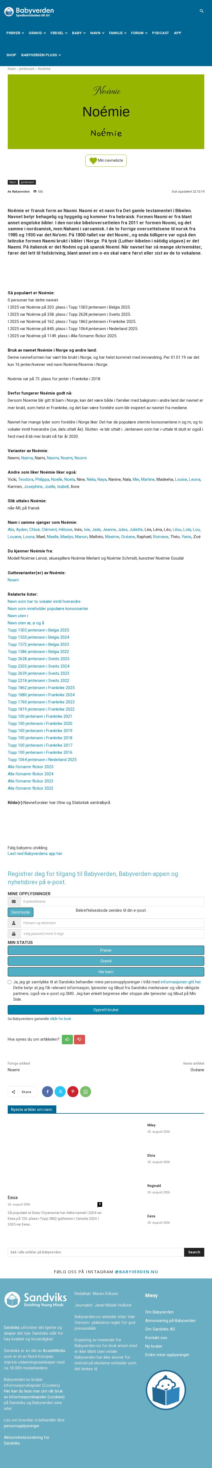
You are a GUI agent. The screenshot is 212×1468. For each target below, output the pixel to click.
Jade (96, 529)
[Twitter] (60, 1091)
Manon (81, 536)
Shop (11, 55)
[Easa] (126, 1223)
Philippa (42, 479)
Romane (160, 536)
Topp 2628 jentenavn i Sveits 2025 (38, 658)
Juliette (136, 529)
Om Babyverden (159, 1312)
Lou (196, 529)
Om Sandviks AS (160, 1329)
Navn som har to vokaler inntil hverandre (44, 601)
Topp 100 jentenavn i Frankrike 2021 (40, 716)
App (177, 33)
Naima (27, 457)
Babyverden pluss (39, 55)
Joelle (49, 486)
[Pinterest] (72, 1091)
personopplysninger (21, 1425)
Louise (181, 479)
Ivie (87, 529)
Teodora (25, 479)
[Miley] (126, 1132)
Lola (187, 529)
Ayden (21, 529)
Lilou (177, 529)
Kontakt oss (156, 1337)
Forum (137, 33)
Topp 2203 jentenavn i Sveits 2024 (38, 666)
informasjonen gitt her (181, 981)
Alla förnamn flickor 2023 (30, 781)
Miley (151, 1125)
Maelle (53, 536)
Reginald (154, 1186)
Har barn (106, 972)
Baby (77, 33)
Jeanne (109, 529)
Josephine (33, 486)
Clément (49, 529)
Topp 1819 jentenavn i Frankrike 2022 (41, 709)
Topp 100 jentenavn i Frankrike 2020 (40, 723)
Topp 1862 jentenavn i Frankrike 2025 (41, 687)
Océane (128, 536)
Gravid (35, 33)
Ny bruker (153, 1346)
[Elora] (126, 1162)
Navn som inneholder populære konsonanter (48, 608)
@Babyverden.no (136, 1271)
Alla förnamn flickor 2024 (30, 773)
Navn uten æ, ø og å (26, 622)
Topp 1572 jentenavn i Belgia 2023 (38, 644)
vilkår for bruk (60, 1019)
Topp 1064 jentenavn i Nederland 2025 (42, 759)
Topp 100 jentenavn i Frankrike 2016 (40, 752)
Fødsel (57, 33)
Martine (148, 479)
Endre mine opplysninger (167, 1354)
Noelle (56, 479)
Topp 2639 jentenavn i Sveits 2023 (38, 673)
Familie (116, 33)
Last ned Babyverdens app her (35, 853)
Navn (95, 33)
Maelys (66, 536)
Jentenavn (27, 68)
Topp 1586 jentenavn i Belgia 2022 (38, 651)
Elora (151, 1155)
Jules (123, 529)
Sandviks (12, 1327)
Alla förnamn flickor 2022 (30, 788)
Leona (194, 479)
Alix (11, 529)
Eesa (13, 1197)
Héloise (65, 529)
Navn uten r (18, 615)
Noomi (81, 457)
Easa (151, 1216)
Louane (14, 536)
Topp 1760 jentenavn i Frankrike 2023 (41, 702)
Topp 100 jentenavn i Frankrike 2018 (40, 737)
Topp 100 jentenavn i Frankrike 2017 (40, 745)
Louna (29, 536)
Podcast (160, 33)
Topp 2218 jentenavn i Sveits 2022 (38, 680)
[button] (201, 11)
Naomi (53, 457)
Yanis (186, 536)
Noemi (67, 457)
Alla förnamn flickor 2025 (30, 766)
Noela (69, 479)
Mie (136, 479)
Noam (13, 580)
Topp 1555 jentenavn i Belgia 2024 (38, 637)
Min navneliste (110, 160)
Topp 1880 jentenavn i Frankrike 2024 (41, 694)
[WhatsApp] (85, 1091)
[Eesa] (55, 1155)
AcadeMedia (54, 1350)
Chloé (34, 529)
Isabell (63, 486)
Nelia (91, 479)
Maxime (112, 536)
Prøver (13, 33)
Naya (102, 479)
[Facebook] (47, 1091)
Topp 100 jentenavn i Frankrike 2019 (40, 730)
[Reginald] (126, 1193)
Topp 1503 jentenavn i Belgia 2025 (38, 630)
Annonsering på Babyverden (170, 1320)
